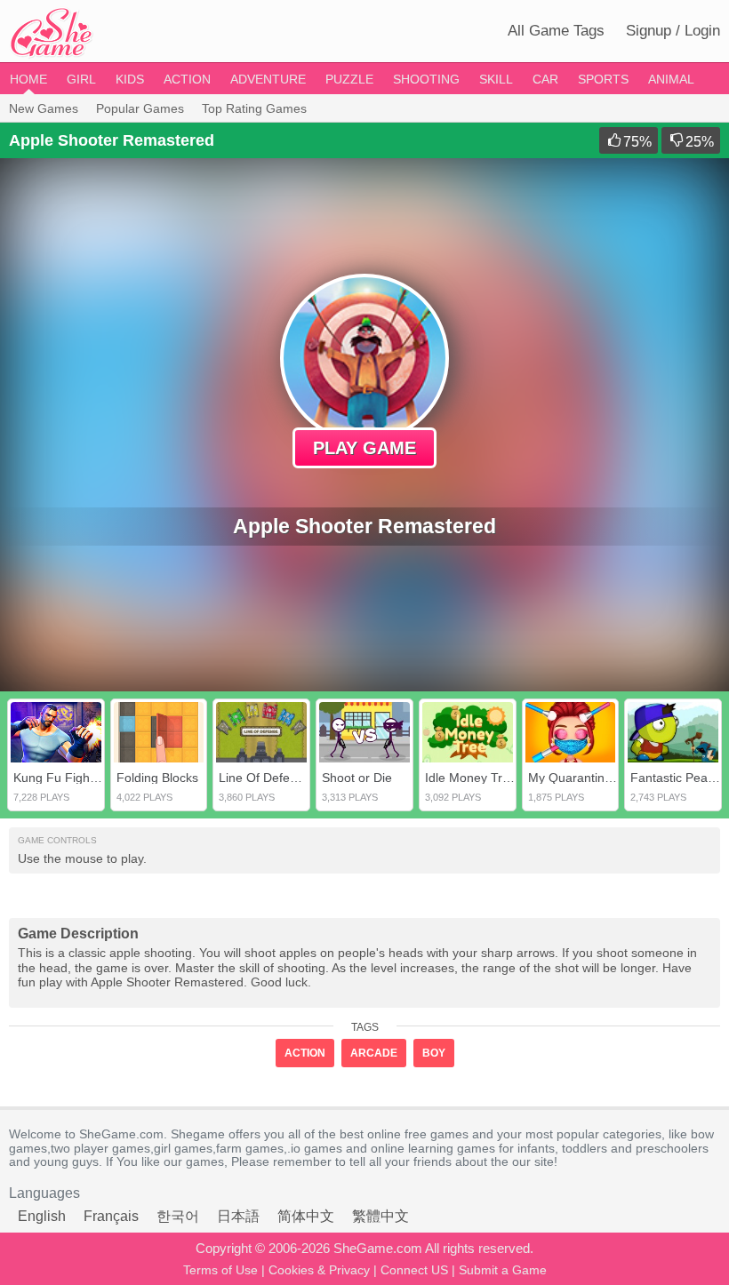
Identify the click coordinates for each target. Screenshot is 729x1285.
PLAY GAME (364, 448)
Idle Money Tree (471, 777)
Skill (496, 79)
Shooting (426, 79)
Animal (671, 79)
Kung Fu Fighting (61, 777)
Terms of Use (220, 1270)
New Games (43, 108)
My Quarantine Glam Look (602, 777)
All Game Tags (556, 30)
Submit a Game (503, 1270)
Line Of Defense (264, 777)
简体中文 (305, 1216)
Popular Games (140, 108)
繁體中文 (380, 1216)
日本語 (238, 1216)
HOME (28, 79)
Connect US (414, 1270)
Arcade (373, 1053)
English (42, 1216)
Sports (603, 79)
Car (545, 79)
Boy (433, 1053)
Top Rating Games (254, 108)
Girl (81, 79)
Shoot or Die (357, 777)
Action (187, 79)
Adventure (268, 79)
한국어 (177, 1216)
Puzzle (349, 79)
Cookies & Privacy (319, 1270)
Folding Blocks (157, 777)
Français (111, 1216)
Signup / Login (673, 30)
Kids (130, 79)
